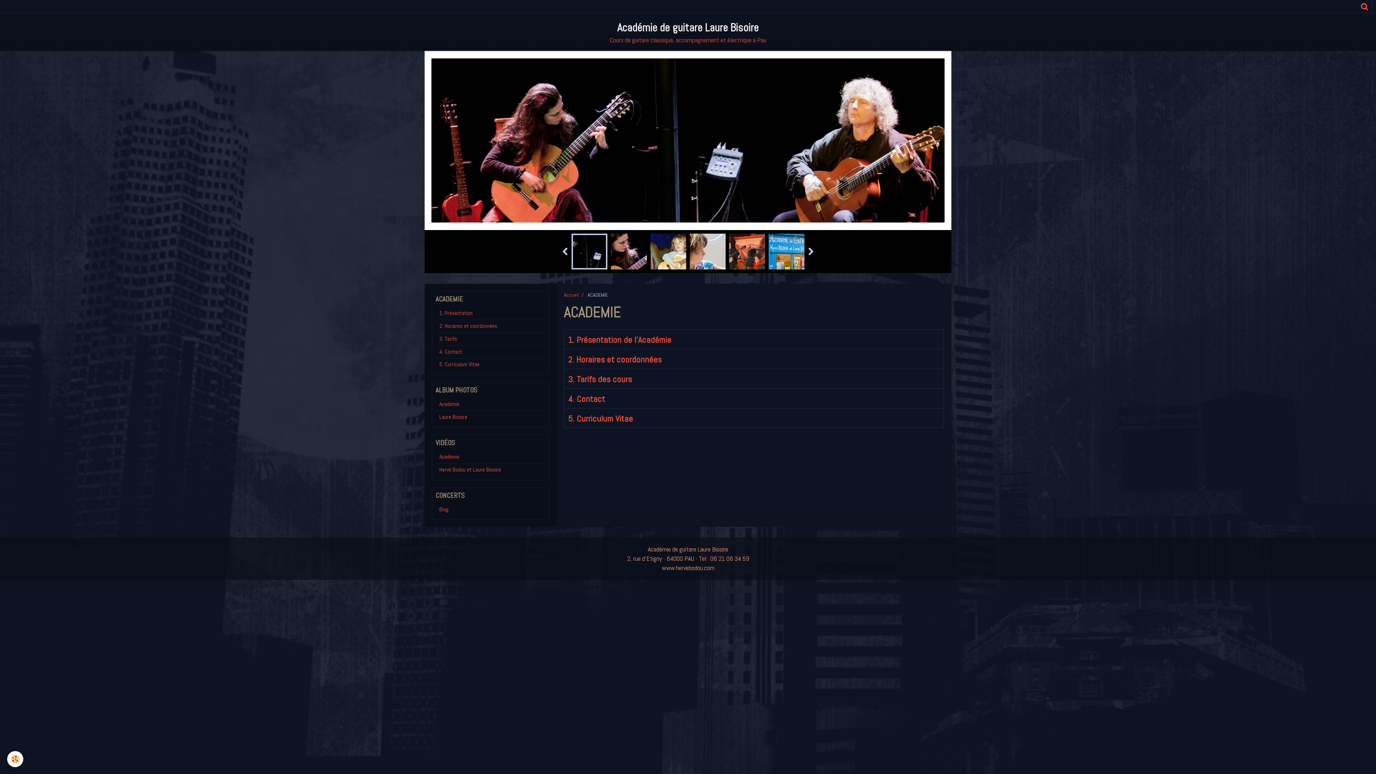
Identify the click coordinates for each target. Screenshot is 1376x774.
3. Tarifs (448, 339)
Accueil (571, 295)
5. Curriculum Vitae (600, 418)
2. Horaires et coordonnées (615, 359)
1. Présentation (456, 313)
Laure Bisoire (453, 417)
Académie (449, 404)
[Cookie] (15, 759)
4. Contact (586, 398)
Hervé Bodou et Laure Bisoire (470, 469)
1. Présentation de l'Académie (620, 339)
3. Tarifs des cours (600, 378)
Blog (444, 509)
